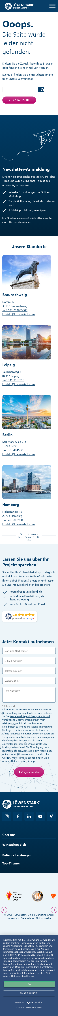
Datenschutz (27, 918)
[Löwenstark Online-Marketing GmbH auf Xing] (51, 816)
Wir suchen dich (14, 844)
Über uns (8, 835)
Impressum (13, 918)
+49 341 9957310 (13, 380)
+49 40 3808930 (12, 520)
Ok (29, 984)
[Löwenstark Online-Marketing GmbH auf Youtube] (40, 816)
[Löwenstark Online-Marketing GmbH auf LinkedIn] (29, 816)
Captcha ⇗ (33, 789)
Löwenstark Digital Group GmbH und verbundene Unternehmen (26, 718)
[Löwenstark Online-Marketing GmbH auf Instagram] (6, 816)
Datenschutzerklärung (19, 222)
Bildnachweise (43, 918)
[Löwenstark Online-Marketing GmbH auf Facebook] (17, 816)
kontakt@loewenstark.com (18, 314)
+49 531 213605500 (14, 310)
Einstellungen (26, 970)
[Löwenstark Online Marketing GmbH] (19, 5)
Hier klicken (25, 786)
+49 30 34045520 (13, 450)
